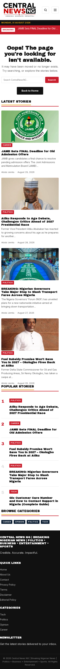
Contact (4, 579)
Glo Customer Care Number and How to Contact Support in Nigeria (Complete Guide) (33, 501)
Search (52, 79)
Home (3, 569)
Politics (8, 212)
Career (7, 145)
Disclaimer (6, 594)
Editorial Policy (8, 599)
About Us (5, 574)
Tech (14, 491)
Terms (3, 589)
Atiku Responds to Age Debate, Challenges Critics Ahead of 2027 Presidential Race (27, 221)
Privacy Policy (8, 584)
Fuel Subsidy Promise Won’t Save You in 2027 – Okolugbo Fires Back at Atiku (28, 362)
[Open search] (45, 9)
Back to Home (30, 90)
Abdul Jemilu (7, 172)
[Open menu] (55, 9)
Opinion (19, 522)
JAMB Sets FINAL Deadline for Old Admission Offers (28, 153)
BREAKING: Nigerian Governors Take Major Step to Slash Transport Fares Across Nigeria (29, 292)
